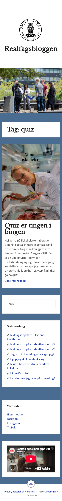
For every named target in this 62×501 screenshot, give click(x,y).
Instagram (13, 423)
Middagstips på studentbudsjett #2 (32, 349)
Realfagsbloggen (31, 49)
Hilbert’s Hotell (19, 373)
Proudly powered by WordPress (20, 491)
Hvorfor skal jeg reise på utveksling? (32, 378)
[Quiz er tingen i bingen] (33, 183)
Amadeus (50, 491)
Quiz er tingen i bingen (28, 229)
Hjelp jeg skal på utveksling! (27, 359)
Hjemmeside (15, 414)
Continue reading (20, 281)
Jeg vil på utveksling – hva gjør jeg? (32, 354)
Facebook (13, 419)
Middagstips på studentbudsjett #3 (32, 344)
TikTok (11, 427)
